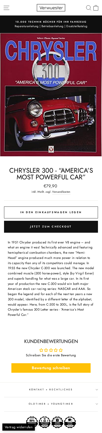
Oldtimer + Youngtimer (51, 404)
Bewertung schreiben (51, 368)
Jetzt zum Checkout (51, 226)
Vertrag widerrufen (18, 427)
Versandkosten (61, 192)
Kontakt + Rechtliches (51, 389)
